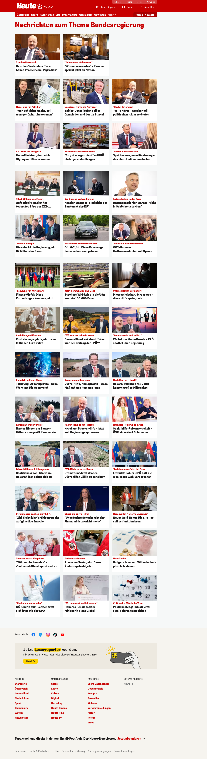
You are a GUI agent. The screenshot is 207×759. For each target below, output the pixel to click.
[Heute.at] (26, 6)
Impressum (20, 751)
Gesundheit (94, 698)
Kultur (55, 693)
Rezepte (92, 693)
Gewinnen (100, 14)
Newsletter (21, 717)
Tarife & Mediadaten (39, 751)
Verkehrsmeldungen (99, 708)
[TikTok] (55, 634)
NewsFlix (128, 683)
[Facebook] (33, 634)
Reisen (91, 717)
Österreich (23, 14)
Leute (54, 688)
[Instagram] (48, 634)
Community (85, 14)
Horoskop (56, 703)
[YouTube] (62, 634)
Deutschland (22, 693)
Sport (34, 14)
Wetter (19, 713)
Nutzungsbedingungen (99, 751)
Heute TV (56, 717)
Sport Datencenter (98, 683)
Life (58, 14)
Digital (55, 698)
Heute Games (59, 708)
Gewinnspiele (95, 688)
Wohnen (92, 703)
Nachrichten (22, 698)
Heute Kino (57, 713)
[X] (40, 634)
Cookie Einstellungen (124, 751)
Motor (91, 713)
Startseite (21, 683)
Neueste (149, 14)
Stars (54, 683)
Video (139, 14)
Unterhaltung (69, 14)
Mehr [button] (111, 14)
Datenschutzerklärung (73, 751)
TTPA (56, 751)
